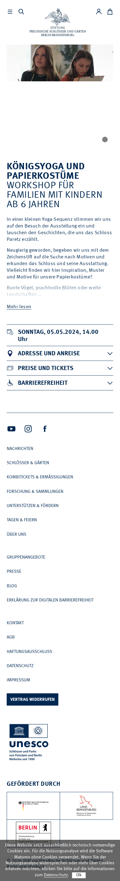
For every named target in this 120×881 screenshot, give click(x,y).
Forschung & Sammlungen (35, 492)
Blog (12, 586)
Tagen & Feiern (22, 520)
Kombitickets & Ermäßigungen (40, 477)
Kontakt (15, 623)
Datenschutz (20, 666)
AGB (11, 637)
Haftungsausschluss (29, 652)
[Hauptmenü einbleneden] (10, 11)
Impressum (18, 680)
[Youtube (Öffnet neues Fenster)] (11, 429)
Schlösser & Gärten (28, 463)
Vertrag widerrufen (32, 700)
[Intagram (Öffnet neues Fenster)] (28, 429)
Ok (78, 875)
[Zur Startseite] (58, 22)
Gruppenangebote (26, 557)
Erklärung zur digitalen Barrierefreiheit (50, 600)
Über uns (16, 534)
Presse (14, 571)
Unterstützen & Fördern (33, 506)
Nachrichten (20, 449)
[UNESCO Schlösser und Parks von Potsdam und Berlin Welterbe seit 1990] (29, 743)
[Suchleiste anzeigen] (21, 11)
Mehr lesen (19, 306)
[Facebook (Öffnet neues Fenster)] (45, 429)
